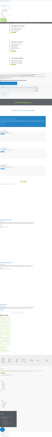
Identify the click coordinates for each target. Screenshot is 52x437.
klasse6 (8, 325)
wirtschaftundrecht (4, 351)
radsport (1, 340)
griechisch (2, 323)
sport (6, 344)
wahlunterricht (3, 348)
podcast (3, 337)
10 (3, 94)
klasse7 (2, 326)
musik (3, 335)
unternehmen (3, 346)
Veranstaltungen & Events (6, 83)
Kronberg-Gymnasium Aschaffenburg (6, 9)
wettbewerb (4, 350)
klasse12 (8, 329)
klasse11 (3, 329)
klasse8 (7, 326)
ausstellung (3, 318)
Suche (2, 12)
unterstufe (3, 347)
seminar (9, 343)
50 (4, 94)
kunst (6, 331)
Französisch (2, 322)
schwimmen (4, 343)
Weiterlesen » (2, 267)
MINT (2, 334)
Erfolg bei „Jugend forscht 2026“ (6, 219)
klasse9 (2, 328)
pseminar (9, 338)
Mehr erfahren (13, 32)
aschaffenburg (4, 317)
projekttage (3, 338)
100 (5, 94)
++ (7, 94)
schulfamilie (7, 340)
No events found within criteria (5, 93)
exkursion (4, 321)
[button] (2, 22)
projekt (8, 337)
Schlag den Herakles (3, 304)
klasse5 (2, 325)
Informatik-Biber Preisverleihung (5, 262)
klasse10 (7, 328)
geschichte (8, 322)
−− (1, 94)
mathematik (5, 332)
